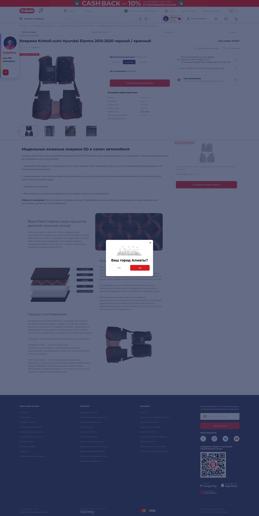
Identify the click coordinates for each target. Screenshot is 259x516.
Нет (119, 267)
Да (140, 267)
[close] (150, 243)
